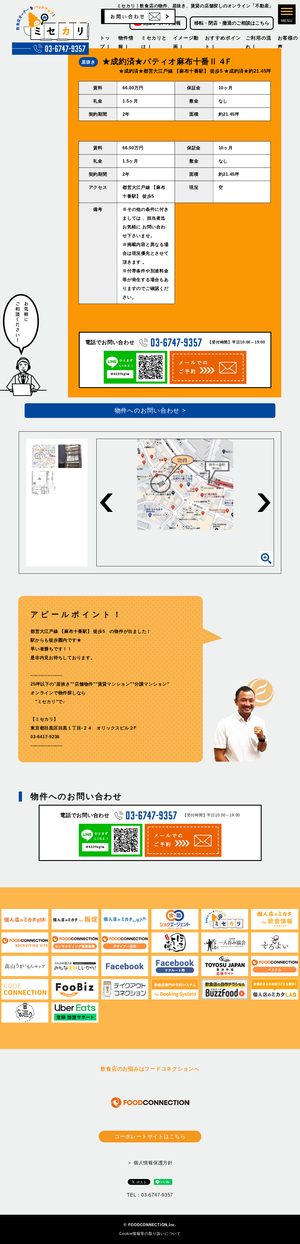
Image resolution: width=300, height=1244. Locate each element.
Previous (106, 502)
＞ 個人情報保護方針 (150, 1162)
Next (264, 502)
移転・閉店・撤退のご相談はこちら (231, 22)
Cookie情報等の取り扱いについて (150, 1233)
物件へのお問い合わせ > (150, 410)
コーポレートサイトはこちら (150, 1136)
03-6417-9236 (44, 736)
